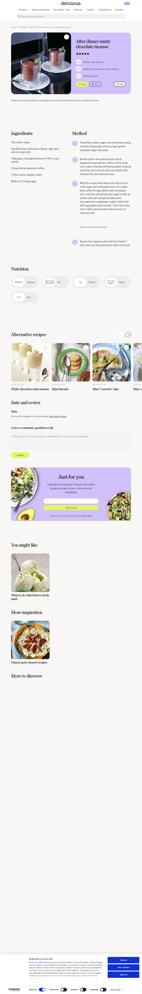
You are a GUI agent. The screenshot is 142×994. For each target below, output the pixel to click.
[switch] (64, 989)
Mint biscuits (60, 389)
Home (13, 27)
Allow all (123, 960)
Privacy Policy (86, 516)
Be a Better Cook (61, 9)
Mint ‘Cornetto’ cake (105, 389)
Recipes (23, 9)
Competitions (105, 9)
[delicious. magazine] (71, 3)
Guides (90, 9)
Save (83, 84)
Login (127, 3)
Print (97, 84)
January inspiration (40, 9)
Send (121, 84)
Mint (32, 27)
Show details (115, 990)
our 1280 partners (43, 962)
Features (78, 9)
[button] (128, 335)
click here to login (58, 416)
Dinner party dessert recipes (29, 662)
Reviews (119, 9)
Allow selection (123, 967)
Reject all (123, 975)
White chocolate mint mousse (30, 389)
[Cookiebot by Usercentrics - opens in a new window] (14, 989)
